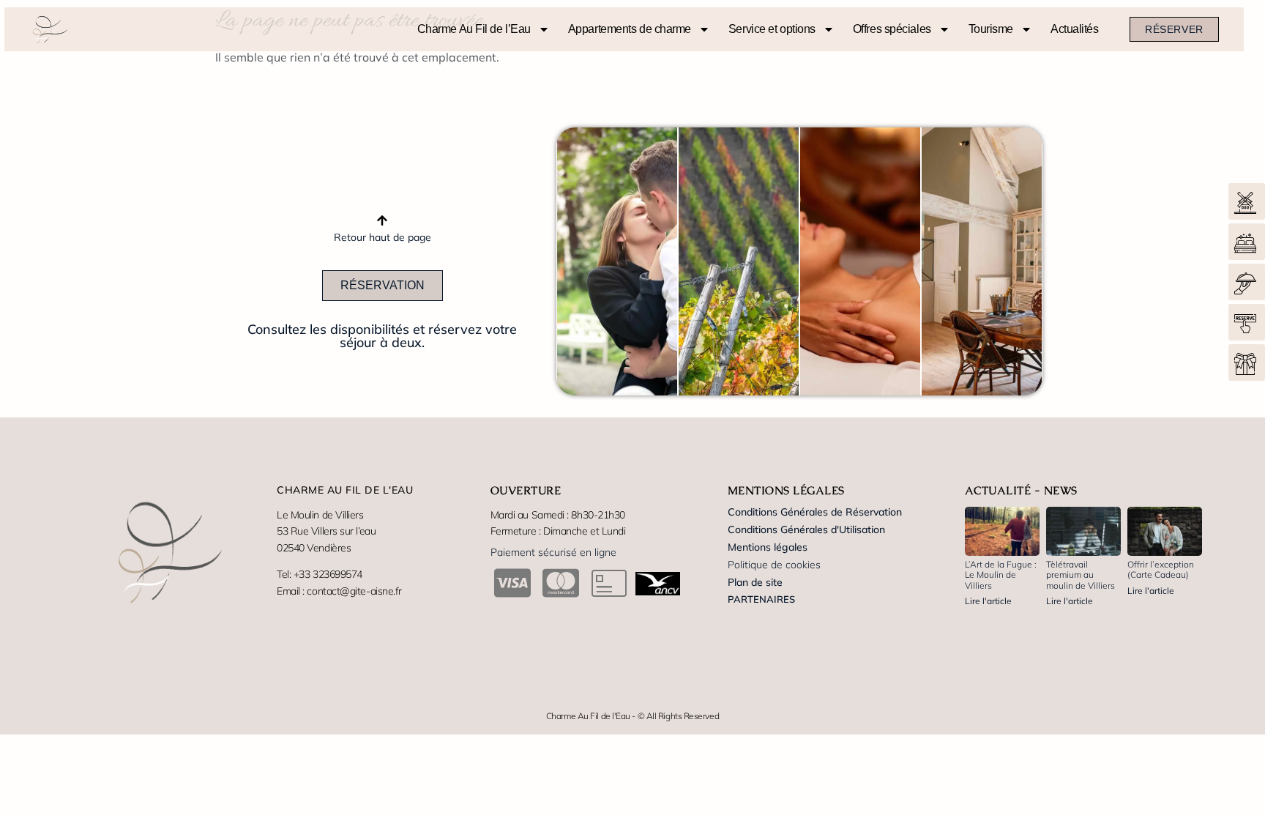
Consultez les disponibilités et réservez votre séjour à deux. (382, 336)
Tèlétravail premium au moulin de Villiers (1080, 575)
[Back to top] (382, 222)
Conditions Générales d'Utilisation (806, 529)
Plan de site (755, 582)
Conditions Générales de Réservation (815, 511)
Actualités (1075, 29)
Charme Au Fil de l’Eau (474, 29)
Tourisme (991, 29)
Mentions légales (767, 547)
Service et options (772, 29)
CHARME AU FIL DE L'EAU (345, 490)
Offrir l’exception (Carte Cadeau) (1160, 569)
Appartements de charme (629, 29)
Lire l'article (988, 600)
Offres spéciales (892, 29)
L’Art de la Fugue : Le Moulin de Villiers (1001, 575)
